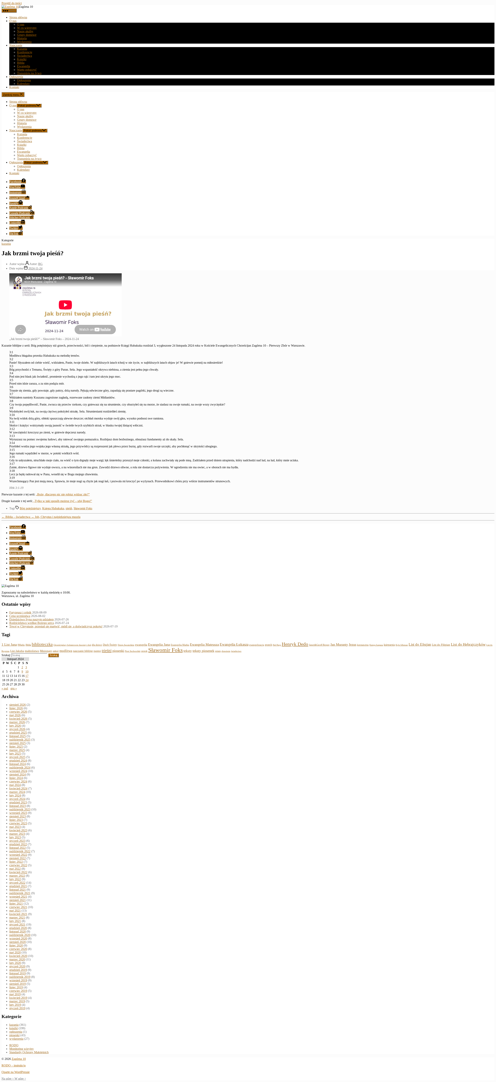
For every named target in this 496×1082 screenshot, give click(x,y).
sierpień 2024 (17, 774)
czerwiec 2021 (18, 907)
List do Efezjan (420, 644)
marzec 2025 (17, 750)
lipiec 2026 (16, 708)
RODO (13, 1045)
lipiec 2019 (16, 987)
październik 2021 (19, 893)
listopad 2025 (17, 736)
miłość (56, 651)
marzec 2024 (17, 792)
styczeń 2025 (17, 757)
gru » (13, 688)
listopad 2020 (17, 931)
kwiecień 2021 (18, 914)
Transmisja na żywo (29, 73)
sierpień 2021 (17, 900)
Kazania (22, 48)
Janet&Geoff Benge (319, 644)
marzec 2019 (17, 1001)
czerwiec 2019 (18, 990)
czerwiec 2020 (18, 949)
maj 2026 (15, 715)
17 (26, 675)
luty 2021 (15, 921)
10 (26, 671)
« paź (5, 688)
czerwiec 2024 (18, 781)
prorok (144, 651)
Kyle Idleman (402, 645)
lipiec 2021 (16, 903)
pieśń (69, 508)
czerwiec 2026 (18, 711)
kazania (6, 243)
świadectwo (236, 651)
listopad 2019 (17, 973)
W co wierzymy (27, 27)
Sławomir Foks (83, 508)
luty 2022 (15, 879)
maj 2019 (15, 994)
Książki (21, 59)
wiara (218, 651)
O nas (12, 20)
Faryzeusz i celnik (20, 612)
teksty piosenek (203, 651)
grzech (268, 644)
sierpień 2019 (17, 983)
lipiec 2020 (16, 945)
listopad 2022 (17, 847)
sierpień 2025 (17, 743)
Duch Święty (110, 644)
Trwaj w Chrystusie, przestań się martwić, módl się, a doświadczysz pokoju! (55, 626)
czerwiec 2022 (18, 865)
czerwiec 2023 (18, 823)
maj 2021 (15, 910)
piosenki (118, 651)
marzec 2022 (17, 875)
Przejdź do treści (12, 3)
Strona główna (18, 17)
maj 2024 (15, 785)
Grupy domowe (26, 34)
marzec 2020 (17, 959)
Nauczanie (15, 45)
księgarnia (389, 644)
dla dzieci (97, 644)
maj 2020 (15, 952)
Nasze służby (25, 31)
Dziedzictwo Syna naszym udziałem (31, 619)
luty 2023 (15, 837)
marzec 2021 (17, 917)
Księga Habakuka (53, 508)
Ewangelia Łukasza (234, 644)
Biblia (20, 62)
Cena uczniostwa (19, 616)
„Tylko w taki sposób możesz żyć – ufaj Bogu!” (62, 501)
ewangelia (141, 644)
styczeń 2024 (17, 799)
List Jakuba (17, 650)
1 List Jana (9, 644)
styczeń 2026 (17, 729)
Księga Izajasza (376, 645)
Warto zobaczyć (27, 69)
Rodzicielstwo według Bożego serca (31, 623)
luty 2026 (15, 725)
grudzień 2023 (18, 802)
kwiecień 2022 (18, 872)
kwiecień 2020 (18, 956)
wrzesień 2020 (18, 938)
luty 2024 (15, 795)
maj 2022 (15, 868)
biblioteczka (42, 644)
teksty (187, 651)
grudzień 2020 (18, 928)
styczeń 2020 (17, 966)
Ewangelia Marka (180, 645)
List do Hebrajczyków (468, 644)
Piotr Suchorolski (132, 651)
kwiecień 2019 (18, 997)
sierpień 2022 (17, 858)
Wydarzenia (24, 41)
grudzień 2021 (18, 886)
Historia (22, 38)
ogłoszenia (15, 1031)
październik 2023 (19, 809)
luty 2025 (15, 753)
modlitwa (65, 651)
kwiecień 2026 (18, 718)
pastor (97, 650)
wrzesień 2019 (18, 980)
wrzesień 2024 (18, 771)
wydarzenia (16, 1038)
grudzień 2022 (18, 844)
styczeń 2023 (17, 840)
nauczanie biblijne (83, 650)
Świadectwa (24, 55)
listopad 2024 (17, 764)
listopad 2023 (17, 806)
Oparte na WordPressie (16, 1072)
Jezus (352, 644)
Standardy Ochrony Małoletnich (29, 1052)
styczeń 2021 (17, 924)
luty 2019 (15, 1004)
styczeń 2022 (17, 882)
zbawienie (225, 651)
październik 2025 (19, 739)
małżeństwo (32, 650)
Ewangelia (23, 66)
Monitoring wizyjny (21, 1048)
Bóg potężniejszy (30, 508)
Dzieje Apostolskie (126, 645)
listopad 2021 (17, 889)
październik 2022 (19, 851)
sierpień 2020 (17, 942)
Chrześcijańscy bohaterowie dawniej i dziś (72, 645)
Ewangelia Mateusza (204, 644)
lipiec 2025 (16, 746)
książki (13, 1028)
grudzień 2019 (18, 970)
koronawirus (363, 645)
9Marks (21, 645)
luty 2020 (15, 963)
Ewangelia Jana (159, 644)
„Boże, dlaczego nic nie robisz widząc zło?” (63, 494)
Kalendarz (23, 83)
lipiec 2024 (16, 778)
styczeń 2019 (17, 1008)
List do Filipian (441, 644)
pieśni (107, 650)
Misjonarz (46, 650)
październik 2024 (19, 767)
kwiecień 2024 (18, 788)
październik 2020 (19, 935)
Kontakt (14, 87)
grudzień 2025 (18, 732)
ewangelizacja (256, 645)
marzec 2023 (17, 833)
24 (26, 680)
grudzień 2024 (18, 760)
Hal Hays (277, 645)
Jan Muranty (339, 644)
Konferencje (24, 52)
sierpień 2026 (17, 704)
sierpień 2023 (17, 816)
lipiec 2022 (16, 861)
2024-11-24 (35, 268)
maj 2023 (15, 826)
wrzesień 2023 (18, 813)
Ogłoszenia (16, 76)
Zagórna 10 (19, 1058)
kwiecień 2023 (18, 830)
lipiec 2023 (16, 819)
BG (40, 264)
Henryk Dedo (295, 644)
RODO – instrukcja (14, 1065)
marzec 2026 (17, 722)
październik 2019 (19, 976)
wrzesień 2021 (18, 896)
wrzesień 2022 (18, 854)
